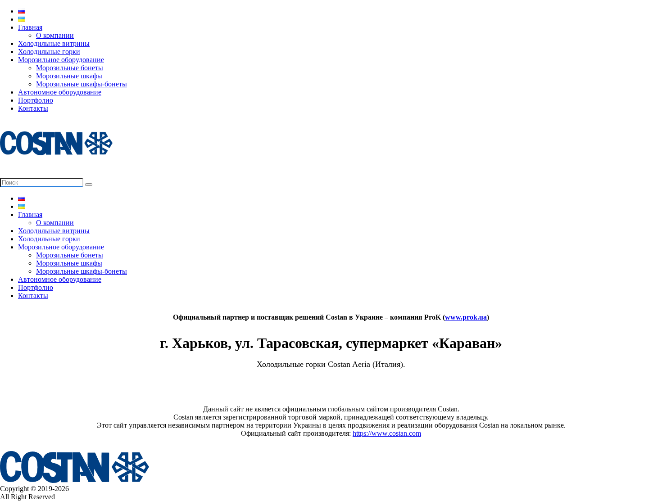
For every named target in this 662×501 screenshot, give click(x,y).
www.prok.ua (466, 317)
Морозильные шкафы (69, 76)
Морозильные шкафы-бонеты (81, 84)
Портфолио (35, 100)
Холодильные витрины (54, 43)
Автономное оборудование (59, 92)
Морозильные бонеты (69, 68)
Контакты (33, 108)
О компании (55, 35)
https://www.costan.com (387, 433)
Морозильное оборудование (61, 59)
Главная (30, 27)
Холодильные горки (49, 51)
